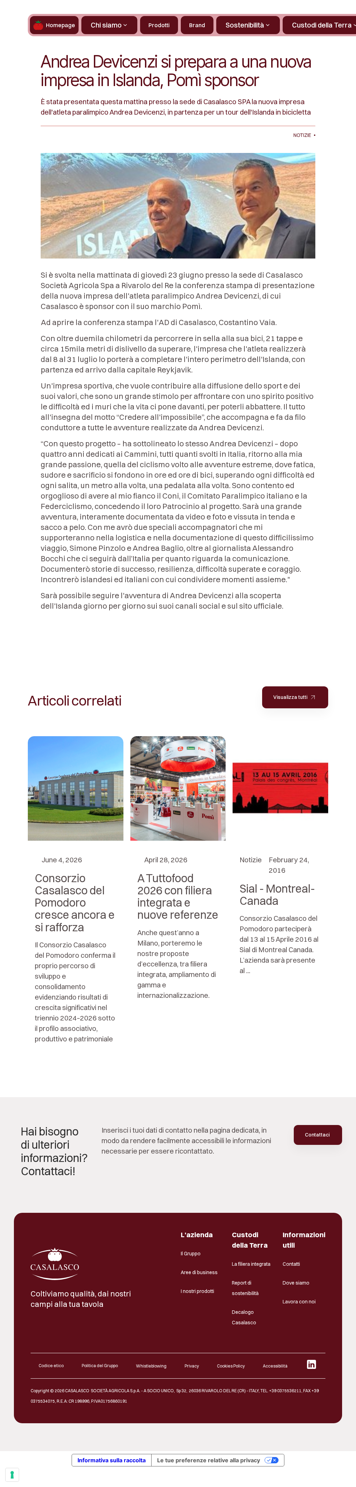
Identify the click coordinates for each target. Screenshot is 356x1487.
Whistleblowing (151, 1366)
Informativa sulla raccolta (112, 1460)
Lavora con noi (299, 1302)
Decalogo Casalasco (244, 1317)
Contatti (291, 1264)
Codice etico (51, 1365)
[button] (109, 25)
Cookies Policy (231, 1366)
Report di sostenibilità (245, 1288)
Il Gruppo (191, 1253)
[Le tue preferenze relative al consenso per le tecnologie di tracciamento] (12, 1474)
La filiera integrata (251, 1264)
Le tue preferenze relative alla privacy (208, 1460)
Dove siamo (296, 1283)
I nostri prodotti (197, 1291)
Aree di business (199, 1272)
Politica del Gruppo (100, 1365)
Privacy (192, 1366)
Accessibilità (275, 1366)
